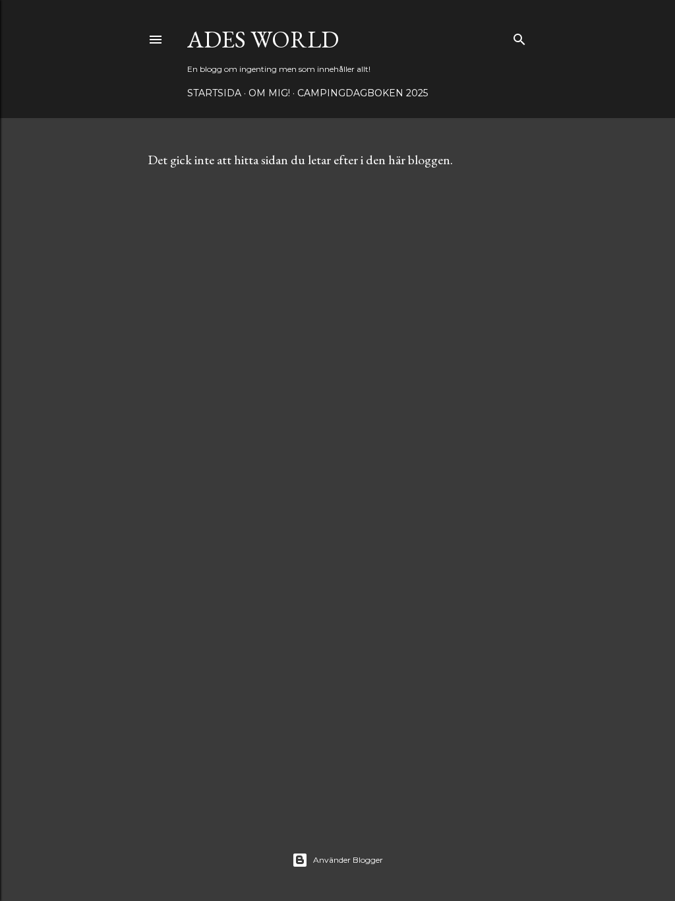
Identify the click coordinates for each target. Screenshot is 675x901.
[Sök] (519, 36)
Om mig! (269, 93)
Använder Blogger (348, 860)
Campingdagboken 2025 (362, 93)
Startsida (214, 93)
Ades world (263, 39)
